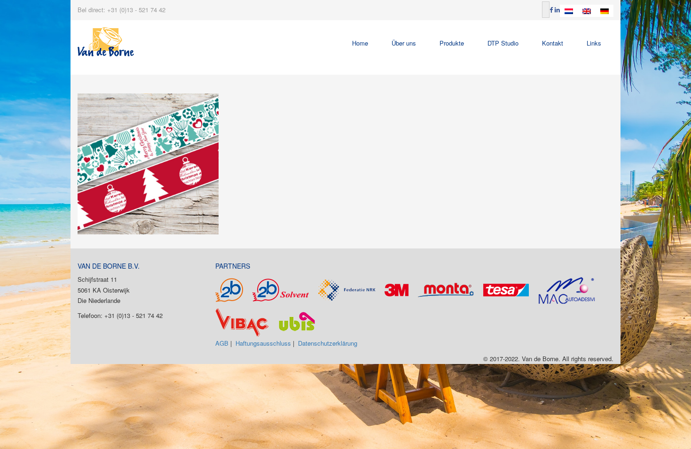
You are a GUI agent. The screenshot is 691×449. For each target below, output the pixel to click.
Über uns (404, 43)
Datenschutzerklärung (327, 343)
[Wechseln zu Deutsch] (604, 11)
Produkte (452, 43)
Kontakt (552, 43)
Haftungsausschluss (263, 343)
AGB (221, 343)
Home (360, 43)
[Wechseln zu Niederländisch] (569, 11)
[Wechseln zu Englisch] (587, 11)
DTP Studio (502, 43)
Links (594, 43)
